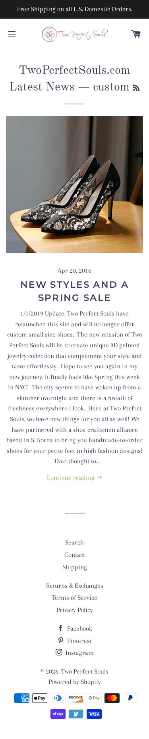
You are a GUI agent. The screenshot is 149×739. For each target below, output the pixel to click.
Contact (74, 554)
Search (74, 542)
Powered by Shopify (74, 681)
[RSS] (136, 88)
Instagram (79, 652)
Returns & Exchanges (74, 585)
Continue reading (71, 477)
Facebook (79, 628)
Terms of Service (74, 597)
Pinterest (79, 641)
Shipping (74, 567)
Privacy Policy (74, 610)
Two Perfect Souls (84, 671)
